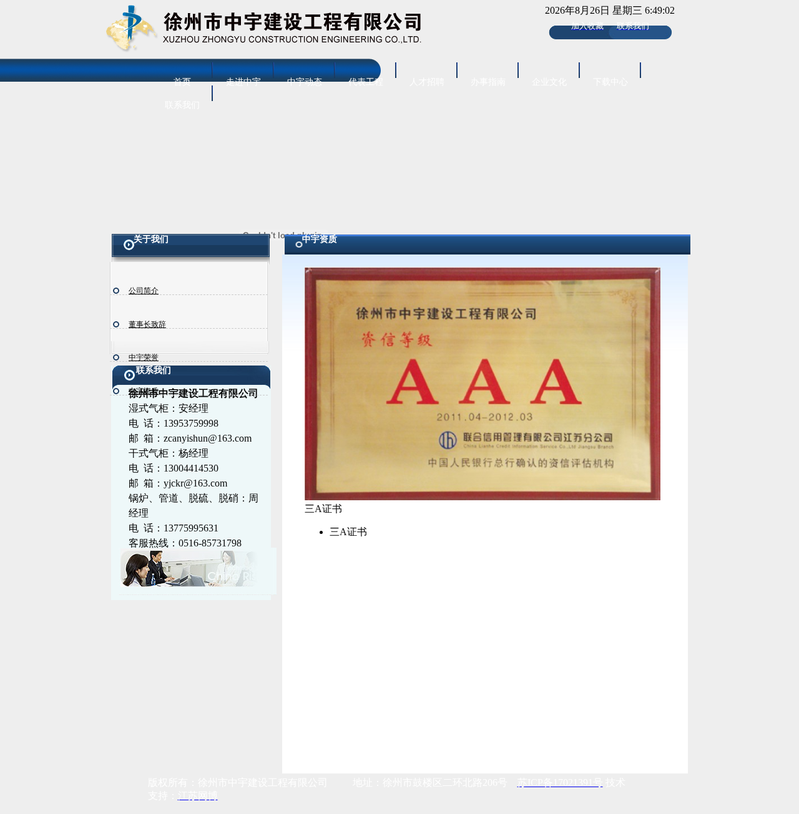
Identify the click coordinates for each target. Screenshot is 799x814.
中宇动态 (304, 82)
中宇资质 (144, 391)
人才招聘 (426, 82)
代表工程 (365, 82)
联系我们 (182, 105)
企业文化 (549, 82)
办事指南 (488, 82)
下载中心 (610, 82)
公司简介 (144, 290)
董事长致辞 (147, 324)
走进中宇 (243, 82)
